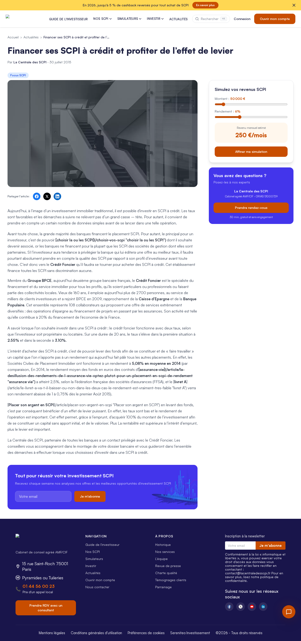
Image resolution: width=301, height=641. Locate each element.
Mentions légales (52, 633)
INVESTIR (153, 18)
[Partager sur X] (47, 196)
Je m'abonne (90, 496)
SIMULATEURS (127, 18)
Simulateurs (94, 559)
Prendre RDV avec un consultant (45, 607)
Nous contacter (97, 587)
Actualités (31, 37)
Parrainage (163, 587)
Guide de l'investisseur (102, 545)
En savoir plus (205, 5)
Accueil (13, 37)
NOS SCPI (100, 18)
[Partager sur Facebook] (36, 196)
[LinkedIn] (263, 606)
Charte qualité (166, 573)
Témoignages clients (170, 580)
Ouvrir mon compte (275, 19)
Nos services (165, 552)
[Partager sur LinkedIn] (57, 196)
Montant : (230, 99)
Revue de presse (168, 566)
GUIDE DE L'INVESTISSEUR (68, 19)
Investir (90, 566)
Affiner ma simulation (251, 151)
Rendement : (227, 111)
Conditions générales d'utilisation (96, 633)
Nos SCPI (92, 552)
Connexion (242, 19)
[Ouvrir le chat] (288, 611)
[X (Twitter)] (240, 606)
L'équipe (161, 559)
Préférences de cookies (146, 633)
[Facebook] (229, 606)
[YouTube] (252, 606)
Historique (163, 545)
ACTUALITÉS (178, 19)
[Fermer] (294, 5)
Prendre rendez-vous (251, 207)
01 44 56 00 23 (39, 586)
